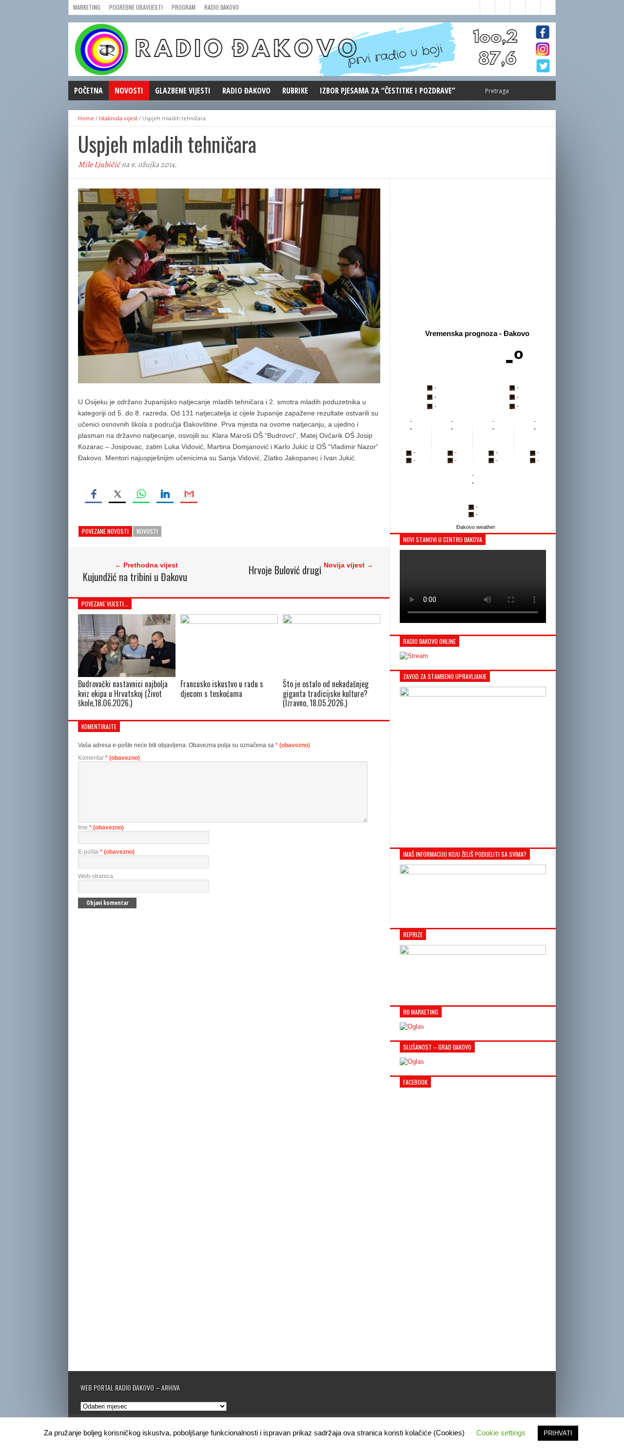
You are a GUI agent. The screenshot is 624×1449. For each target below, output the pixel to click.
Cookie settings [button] (501, 1433)
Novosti (129, 90)
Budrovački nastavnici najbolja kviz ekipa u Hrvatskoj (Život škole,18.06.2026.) (123, 693)
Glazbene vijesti (183, 90)
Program (183, 7)
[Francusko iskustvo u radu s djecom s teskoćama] (229, 621)
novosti (147, 531)
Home (86, 118)
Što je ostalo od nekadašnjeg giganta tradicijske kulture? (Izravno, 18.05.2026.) (326, 693)
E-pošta (106, 851)
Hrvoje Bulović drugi (285, 570)
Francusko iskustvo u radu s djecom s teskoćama (221, 688)
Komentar (109, 757)
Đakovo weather (475, 527)
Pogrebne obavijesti (136, 7)
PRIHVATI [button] (558, 1433)
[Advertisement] (473, 252)
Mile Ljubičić (99, 164)
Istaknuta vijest (118, 118)
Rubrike (295, 90)
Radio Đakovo (221, 7)
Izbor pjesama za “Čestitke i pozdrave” (387, 90)
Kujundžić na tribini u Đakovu (135, 577)
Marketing (86, 7)
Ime (101, 827)
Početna (88, 90)
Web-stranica (95, 876)
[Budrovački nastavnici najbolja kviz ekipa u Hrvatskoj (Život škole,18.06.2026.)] (127, 675)
